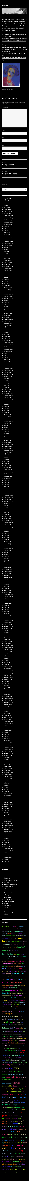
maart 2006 (7, 715)
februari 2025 (8, 237)
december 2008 (8, 645)
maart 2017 (7, 438)
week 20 (17, 1135)
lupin (21, 1028)
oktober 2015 (7, 474)
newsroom (19, 1046)
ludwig (17, 1028)
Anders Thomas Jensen (16, 933)
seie (18, 1064)
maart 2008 (7, 664)
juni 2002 (6, 810)
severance (6, 1072)
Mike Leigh (23, 1038)
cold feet (9, 961)
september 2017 (8, 425)
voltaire (19, 1118)
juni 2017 (6, 431)
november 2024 (8, 243)
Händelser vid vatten (17, 998)
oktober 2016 (8, 448)
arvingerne (6, 938)
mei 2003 (6, 787)
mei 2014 (6, 510)
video (12, 1118)
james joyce (11, 1002)
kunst (10, 1016)
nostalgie (16, 1048)
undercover (14, 1116)
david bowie (17, 966)
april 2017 (6, 436)
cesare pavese (5, 956)
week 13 (23, 1129)
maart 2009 (7, 639)
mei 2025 (6, 230)
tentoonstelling (7, 1086)
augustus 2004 (8, 755)
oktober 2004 (8, 751)
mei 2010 (6, 609)
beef (21, 941)
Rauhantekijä (15, 1060)
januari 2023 (7, 290)
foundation (6, 982)
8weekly (6, 874)
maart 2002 (7, 817)
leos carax (18, 1022)
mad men (18, 1031)
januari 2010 (7, 618)
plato (14, 1057)
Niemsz (4, 89)
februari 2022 (8, 313)
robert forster (9, 1062)
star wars (8, 1077)
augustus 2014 (8, 503)
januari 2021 (7, 340)
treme (22, 1110)
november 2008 (8, 647)
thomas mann (5, 1110)
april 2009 (7, 637)
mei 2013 (6, 535)
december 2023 (8, 266)
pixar (12, 1057)
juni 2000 (6, 861)
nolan (7, 1048)
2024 (16, 926)
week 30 (7, 1143)
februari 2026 (8, 211)
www (19, 1166)
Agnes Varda (21, 926)
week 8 (15, 1127)
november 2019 (8, 370)
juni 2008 (6, 658)
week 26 (5, 1140)
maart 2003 (7, 791)
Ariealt (6, 876)
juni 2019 (6, 381)
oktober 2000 (8, 853)
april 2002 (7, 815)
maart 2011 (7, 588)
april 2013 (6, 537)
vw (16, 1121)
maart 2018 (7, 412)
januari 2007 (7, 694)
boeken (15, 951)
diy (16, 971)
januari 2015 (7, 493)
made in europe (9, 1031)
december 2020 (8, 342)
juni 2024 (6, 254)
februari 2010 (7, 616)
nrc (20, 1048)
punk (23, 1057)
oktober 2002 (8, 802)
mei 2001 (6, 838)
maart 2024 (7, 260)
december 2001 (8, 823)
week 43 (20, 1151)
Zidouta (6, 914)
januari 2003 (7, 795)
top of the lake (16, 1110)
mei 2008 (6, 660)
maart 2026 (7, 209)
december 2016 (8, 444)
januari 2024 (7, 264)
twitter (9, 1116)
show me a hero (15, 1072)
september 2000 (8, 855)
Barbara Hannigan (15, 941)
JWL (5, 888)
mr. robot (15, 1040)
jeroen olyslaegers (6, 1004)
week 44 (5, 1154)
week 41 (7, 1151)
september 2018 (8, 400)
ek (13, 976)
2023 (13, 926)
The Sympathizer (19, 1102)
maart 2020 (7, 362)
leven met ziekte (19, 1024)
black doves (5, 947)
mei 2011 (6, 584)
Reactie (5, 107)
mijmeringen (16, 1038)
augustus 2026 (8, 199)
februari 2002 (8, 819)
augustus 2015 (8, 478)
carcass (18, 954)
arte (25, 935)
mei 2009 (6, 635)
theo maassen (8, 1100)
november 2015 (8, 472)
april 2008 (7, 662)
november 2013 (8, 522)
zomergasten (19, 1169)
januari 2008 (7, 668)
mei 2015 (6, 484)
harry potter (11, 987)
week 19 (11, 1135)
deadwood (18, 969)
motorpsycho (5, 1040)
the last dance (10, 1097)
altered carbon (13, 931)
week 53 (16, 1159)
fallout (7, 979)
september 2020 (8, 349)
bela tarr (25, 941)
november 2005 (8, 724)
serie (16, 1068)
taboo (15, 1080)
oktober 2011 (7, 573)
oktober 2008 (8, 649)
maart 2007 (7, 690)
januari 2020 (7, 366)
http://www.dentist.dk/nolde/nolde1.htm (14, 38)
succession (6, 1080)
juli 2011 (6, 580)
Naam (4, 130)
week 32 (20, 1143)
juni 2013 (6, 533)
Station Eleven (15, 1077)
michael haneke (6, 1036)
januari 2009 (7, 643)
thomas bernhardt (11, 1107)
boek (10, 950)
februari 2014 (7, 516)
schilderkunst (13, 1064)
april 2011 (6, 586)
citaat (24, 956)
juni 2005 (6, 734)
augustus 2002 (8, 806)
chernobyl (12, 956)
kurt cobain (15, 1016)
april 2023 (7, 283)
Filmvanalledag (8, 886)
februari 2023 (8, 287)
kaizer (3, 1011)
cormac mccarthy (8, 963)
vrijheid (13, 1121)
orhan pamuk (11, 1053)
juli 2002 (6, 808)
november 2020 (8, 345)
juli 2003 (6, 783)
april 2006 (7, 713)
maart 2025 (7, 235)
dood (19, 971)
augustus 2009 (8, 628)
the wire (5, 1105)
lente (14, 1022)
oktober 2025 (8, 220)
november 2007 (8, 673)
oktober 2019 (8, 372)
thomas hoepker (20, 1107)
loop (12, 1027)
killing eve (16, 1011)
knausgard (8, 1014)
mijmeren (10, 1038)
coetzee (4, 961)
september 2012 (8, 552)
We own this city (7, 1161)
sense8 (11, 1068)
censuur (23, 954)
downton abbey (19, 973)
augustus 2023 (8, 275)
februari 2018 (7, 414)
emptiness (16, 976)
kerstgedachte (8, 1011)
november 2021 (8, 319)
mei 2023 (6, 281)
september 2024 (8, 247)
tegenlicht (9, 1083)
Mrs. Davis (11, 1043)
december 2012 (8, 546)
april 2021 (6, 334)
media (23, 1034)
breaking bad (7, 954)
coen (22, 959)
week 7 (10, 1127)
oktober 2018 (7, 398)
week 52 (11, 1159)
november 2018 (8, 395)
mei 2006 (6, 711)
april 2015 (6, 486)
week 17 (23, 1132)
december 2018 (8, 393)
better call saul (17, 944)
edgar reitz (10, 976)
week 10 (5, 1129)
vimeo (15, 1118)
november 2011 (8, 571)
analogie (9, 933)
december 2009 (8, 620)
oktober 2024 (8, 245)
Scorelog (6, 903)
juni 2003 (6, 785)
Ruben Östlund (16, 1062)
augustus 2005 (8, 730)
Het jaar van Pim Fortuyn (16, 993)
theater (15, 1086)
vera (3, 1118)
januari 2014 (7, 518)
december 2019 (8, 368)
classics (4, 959)
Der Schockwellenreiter (10, 884)
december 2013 (8, 520)
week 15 (11, 1132)
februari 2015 (7, 491)
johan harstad (8, 1006)
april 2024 (7, 258)
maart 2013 (7, 539)
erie (20, 976)
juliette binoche (22, 1009)
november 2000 (8, 851)
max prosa (18, 1034)
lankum (20, 1019)
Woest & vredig (8, 912)
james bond (5, 1002)
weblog (18, 1121)
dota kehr (8, 973)
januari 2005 (7, 745)
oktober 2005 (8, 726)
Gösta (6, 987)
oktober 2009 (8, 624)
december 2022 (8, 292)
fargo (11, 979)
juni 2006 (6, 709)
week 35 (13, 1145)
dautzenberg (10, 966)
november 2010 (8, 596)
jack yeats (22, 1000)
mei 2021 (6, 332)
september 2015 (8, 476)
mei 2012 (6, 558)
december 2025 (8, 215)
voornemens (5, 1121)
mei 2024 (6, 256)
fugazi (12, 982)
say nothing (6, 1065)
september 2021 (8, 323)
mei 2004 (6, 762)
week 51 (5, 1159)
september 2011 (8, 575)
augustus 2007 (8, 679)
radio (3, 1060)
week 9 (21, 1127)
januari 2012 (7, 567)
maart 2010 (7, 613)
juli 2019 (6, 378)
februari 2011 (7, 590)
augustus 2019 (8, 376)
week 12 (17, 1129)
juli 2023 (6, 277)
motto (10, 1040)
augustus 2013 (8, 529)
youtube (6, 1169)
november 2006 (8, 698)
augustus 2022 (8, 300)
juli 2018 (6, 404)
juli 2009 (6, 630)
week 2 (4, 1124)
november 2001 (8, 825)
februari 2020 (8, 364)
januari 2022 (7, 315)
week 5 (20, 1124)
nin (23, 1046)
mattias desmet (12, 1034)
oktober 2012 (7, 550)
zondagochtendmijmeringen (10, 1172)
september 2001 (8, 829)
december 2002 (8, 798)
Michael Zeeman (14, 1036)
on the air (18, 1050)
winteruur (13, 1166)
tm (10, 1110)
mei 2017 (6, 433)
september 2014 (8, 501)
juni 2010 (6, 607)
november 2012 (8, 548)
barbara (9, 941)
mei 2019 (6, 383)
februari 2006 (8, 717)
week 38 (11, 1148)
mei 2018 (6, 408)
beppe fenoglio (6, 944)
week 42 (14, 1151)
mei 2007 (6, 685)
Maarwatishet (8, 893)
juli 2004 (6, 757)
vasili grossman (22, 1116)
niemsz (5, 5)
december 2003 (8, 772)
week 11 (11, 1129)
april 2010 (6, 611)
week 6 (4, 1127)
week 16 (17, 1132)
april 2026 (7, 207)
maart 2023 (7, 285)
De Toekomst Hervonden (11, 880)
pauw (3, 1057)
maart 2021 (7, 336)
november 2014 (8, 497)
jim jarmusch (15, 1004)
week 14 (5, 1132)
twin (17, 1113)
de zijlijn (6, 882)
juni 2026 (6, 203)
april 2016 (7, 461)
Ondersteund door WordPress (14, 1178)
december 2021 (8, 317)
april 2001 (6, 840)
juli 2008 (6, 656)
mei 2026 (6, 205)
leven (13, 1024)
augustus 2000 (8, 857)
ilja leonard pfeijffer (14, 1000)
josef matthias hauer (17, 1006)
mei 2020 (6, 357)
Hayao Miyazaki (14, 990)
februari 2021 (7, 338)
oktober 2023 (8, 270)
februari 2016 (8, 465)
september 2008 (8, 652)
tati (24, 1080)
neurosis (13, 1046)
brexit (15, 954)
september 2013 (8, 527)
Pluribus (19, 1058)
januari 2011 (7, 592)
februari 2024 (8, 262)
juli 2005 (6, 732)
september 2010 (8, 601)
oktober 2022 (8, 296)
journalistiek (8, 1009)
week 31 (13, 1143)
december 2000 (8, 848)
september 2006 (8, 702)
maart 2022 (7, 311)
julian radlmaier (14, 1009)
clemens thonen (16, 959)
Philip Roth (7, 1057)
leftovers (9, 1022)
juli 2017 (6, 429)
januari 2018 (7, 417)
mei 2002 (6, 812)
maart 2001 (7, 842)
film (18, 979)
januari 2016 (7, 467)
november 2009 (8, 622)
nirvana (4, 1048)
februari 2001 (7, 844)
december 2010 (8, 594)
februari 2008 (8, 666)
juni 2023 (6, 279)
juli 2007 (6, 681)
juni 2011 (6, 582)
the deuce (18, 1092)
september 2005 (8, 728)
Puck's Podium (8, 899)
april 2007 (7, 688)
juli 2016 (6, 455)
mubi (16, 1043)
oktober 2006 (8, 700)
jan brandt (17, 1002)
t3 (11, 1080)
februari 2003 (8, 793)
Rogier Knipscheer (9, 901)
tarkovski (20, 1080)
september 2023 (8, 273)
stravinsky (23, 1077)
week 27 (11, 1140)
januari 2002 (7, 821)
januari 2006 (7, 719)
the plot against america (18, 1100)
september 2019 (8, 374)
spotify (4, 1077)
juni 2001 (6, 836)
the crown (11, 1092)
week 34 (7, 1145)
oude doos (17, 1053)
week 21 (23, 1135)
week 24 (18, 1137)
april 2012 (6, 561)
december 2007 (8, 671)
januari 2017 (7, 442)
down (12, 973)
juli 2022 (6, 302)
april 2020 (7, 359)
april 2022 (7, 309)
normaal (12, 1048)
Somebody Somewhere (16, 1074)
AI (25, 926)
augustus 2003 (8, 781)
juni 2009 (6, 632)
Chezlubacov (7, 878)
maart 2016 (7, 463)
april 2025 (7, 232)
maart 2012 (7, 563)
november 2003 (8, 774)
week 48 (7, 1156)
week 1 (23, 1121)
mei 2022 (6, 306)
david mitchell (10, 969)
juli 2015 (6, 480)
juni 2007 (6, 683)
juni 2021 (6, 330)
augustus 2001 (8, 831)
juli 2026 (6, 201)
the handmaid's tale (17, 1094)
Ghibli (12, 985)
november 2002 (8, 800)
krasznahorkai (15, 1014)
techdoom (4, 1083)
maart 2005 (7, 740)
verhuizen (8, 1118)
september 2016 (8, 450)
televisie (16, 1083)
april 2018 (6, 410)
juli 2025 (6, 226)
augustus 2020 (8, 351)
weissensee (22, 1159)
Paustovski (21, 1055)
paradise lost (5, 1055)
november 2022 (8, 294)
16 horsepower (5, 926)
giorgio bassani (17, 985)
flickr (22, 979)
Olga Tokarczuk (12, 1050)
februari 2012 (7, 565)
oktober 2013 (7, 525)
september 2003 (8, 779)
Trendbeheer (7, 905)
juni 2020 (6, 355)
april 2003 (7, 789)
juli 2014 (6, 505)
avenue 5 (14, 938)
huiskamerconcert (6, 998)
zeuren (11, 1169)
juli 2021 (6, 328)
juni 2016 (6, 457)
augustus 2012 (8, 554)
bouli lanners (20, 951)
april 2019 (7, 385)
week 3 (10, 1124)
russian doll (23, 1062)
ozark (22, 1053)
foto (25, 979)
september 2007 (8, 677)
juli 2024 (6, 251)
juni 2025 (6, 228)
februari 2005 (8, 743)
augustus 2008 (8, 654)
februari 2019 (8, 389)
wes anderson (16, 1161)
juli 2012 (6, 556)
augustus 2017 (8, 427)
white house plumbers (9, 1164)
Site (3, 145)
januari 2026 (7, 213)
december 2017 (8, 419)
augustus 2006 (8, 704)
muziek (8, 1046)
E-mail (4, 137)
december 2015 (8, 469)
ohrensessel (5, 1050)
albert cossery (5, 928)
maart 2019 (7, 387)
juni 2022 (6, 304)
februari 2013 (7, 541)
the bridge (17, 1089)
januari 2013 (7, 544)
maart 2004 (7, 766)
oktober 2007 (8, 675)
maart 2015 (7, 489)
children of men (19, 956)
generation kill (19, 982)
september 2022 (8, 298)
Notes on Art (7, 897)
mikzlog (6, 895)
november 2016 (8, 446)
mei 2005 (6, 736)
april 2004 (7, 764)
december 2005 (8, 721)
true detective (6, 1113)
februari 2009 (8, 641)
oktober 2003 (8, 776)
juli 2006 (6, 707)
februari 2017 (7, 440)
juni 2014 (6, 508)
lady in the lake (13, 1019)
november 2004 (8, 749)
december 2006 (8, 696)
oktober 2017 (7, 423)
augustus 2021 (8, 326)
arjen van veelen (20, 935)
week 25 (24, 1137)
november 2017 (8, 421)
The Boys (10, 1089)
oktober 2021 (7, 321)
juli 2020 (6, 353)
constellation (19, 961)
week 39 (18, 1148)
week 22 (5, 1137)
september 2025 (8, 222)
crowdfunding (17, 963)
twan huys (13, 1113)
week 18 (5, 1135)
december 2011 (8, 569)
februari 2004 (8, 768)
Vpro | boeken (8, 910)
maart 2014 (7, 514)
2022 (11, 926)
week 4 (15, 1124)
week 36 (20, 1145)
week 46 (18, 1154)
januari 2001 (7, 846)
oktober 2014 (7, 499)
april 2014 (6, 512)
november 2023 (8, 268)
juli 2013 (6, 531)
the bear (21, 1086)
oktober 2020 (8, 347)
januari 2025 (7, 239)
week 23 (11, 1137)
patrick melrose (13, 1055)
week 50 (20, 1156)
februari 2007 (8, 692)
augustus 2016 (8, 453)
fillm (14, 979)
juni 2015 (6, 482)
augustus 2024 (8, 249)
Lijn (5, 891)
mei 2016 (6, 459)
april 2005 (7, 738)
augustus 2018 (8, 402)
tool (12, 1110)
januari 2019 (7, 391)
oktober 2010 (7, 599)
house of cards (17, 995)
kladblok (22, 1011)
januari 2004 (7, 770)
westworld (23, 1161)
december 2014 (8, 495)
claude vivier (9, 959)
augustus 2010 (8, 603)
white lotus (20, 1164)
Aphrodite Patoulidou (10, 935)
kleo (3, 1014)
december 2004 (8, 747)
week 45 (12, 1154)
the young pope (14, 1105)
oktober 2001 (7, 827)
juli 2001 (6, 834)
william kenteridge (6, 1166)
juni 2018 (6, 406)
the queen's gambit (8, 1102)
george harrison (6, 985)
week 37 (5, 1148)
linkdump (6, 1028)
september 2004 (8, 753)
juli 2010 (6, 605)
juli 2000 (6, 859)
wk (17, 1166)
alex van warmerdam (14, 928)
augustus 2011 (8, 577)
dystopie (4, 976)
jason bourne (23, 1002)
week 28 (18, 1140)
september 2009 (8, 626)
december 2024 (8, 241)
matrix (7, 1034)
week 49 (14, 1156)
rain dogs (8, 1060)
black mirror (13, 947)
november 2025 (8, 218)
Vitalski (6, 907)
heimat (21, 990)
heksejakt (5, 993)
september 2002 (8, 804)
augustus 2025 (8, 224)
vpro (10, 1121)
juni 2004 (6, 759)
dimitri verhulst (12, 971)
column (13, 961)
